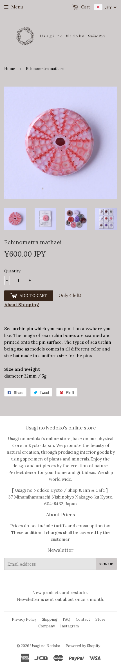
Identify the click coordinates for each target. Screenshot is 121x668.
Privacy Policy (24, 619)
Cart (85, 7)
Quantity (12, 271)
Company (46, 626)
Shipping (49, 619)
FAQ (66, 619)
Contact (83, 619)
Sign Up (106, 564)
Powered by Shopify (83, 645)
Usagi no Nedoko (45, 645)
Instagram (69, 626)
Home (9, 68)
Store (100, 619)
